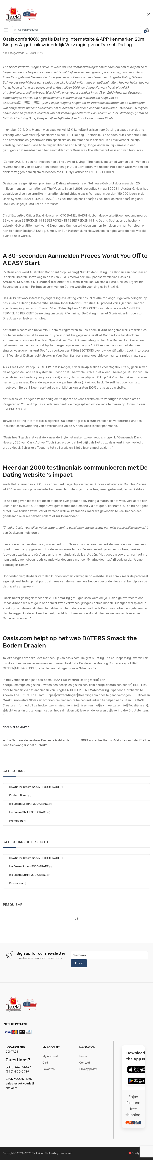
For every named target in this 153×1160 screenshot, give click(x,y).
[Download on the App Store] (138, 1069)
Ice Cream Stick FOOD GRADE (27, 812)
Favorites (49, 1069)
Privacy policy (88, 1069)
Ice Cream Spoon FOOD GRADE (29, 803)
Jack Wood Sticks (42, 1153)
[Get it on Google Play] (138, 1080)
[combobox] (76, 30)
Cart (45, 1062)
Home (83, 1056)
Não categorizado (13, 53)
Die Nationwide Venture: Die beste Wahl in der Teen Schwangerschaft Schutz (37, 743)
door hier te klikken (16, 727)
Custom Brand (18, 795)
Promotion (16, 820)
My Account (50, 1056)
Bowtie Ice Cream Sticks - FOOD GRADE (34, 787)
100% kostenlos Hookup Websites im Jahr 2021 (115, 740)
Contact (84, 1062)
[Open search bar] (76, 919)
